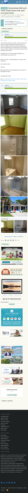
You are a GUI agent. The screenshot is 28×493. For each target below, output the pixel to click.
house (22, 15)
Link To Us (3, 442)
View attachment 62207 (20, 94)
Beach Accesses (4, 418)
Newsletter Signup (5, 440)
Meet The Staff (4, 443)
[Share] (25, 40)
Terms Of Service (5, 448)
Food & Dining (4, 423)
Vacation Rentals (5, 426)
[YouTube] (14, 483)
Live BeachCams (5, 416)
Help (25, 487)
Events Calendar (5, 437)
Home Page (3, 435)
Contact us (4, 487)
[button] (2, 2)
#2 (26, 91)
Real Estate (3, 430)
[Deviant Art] (4, 483)
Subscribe (11, 304)
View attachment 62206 (7, 94)
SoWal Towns (4, 428)
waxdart (4, 15)
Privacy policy (19, 487)
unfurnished (17, 16)
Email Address (4, 302)
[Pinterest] (9, 483)
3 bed (18, 15)
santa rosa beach (9, 16)
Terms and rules (12, 487)
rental (2, 16)
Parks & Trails (4, 419)
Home (2, 490)
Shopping (3, 425)
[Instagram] (7, 483)
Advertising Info (5, 445)
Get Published (4, 447)
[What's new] (23, 2)
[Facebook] (1, 483)
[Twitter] (12, 483)
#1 (26, 40)
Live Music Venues (5, 421)
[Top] (5, 490)
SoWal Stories (4, 438)
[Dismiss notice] (25, 21)
